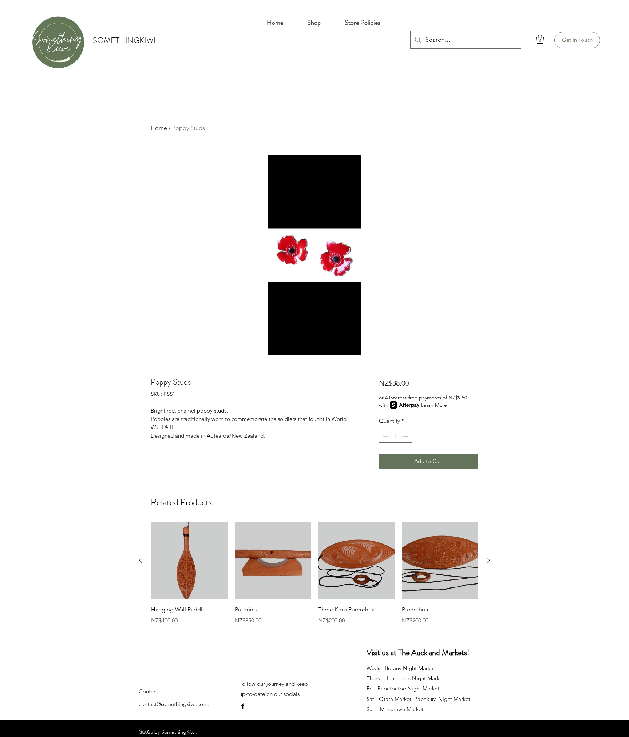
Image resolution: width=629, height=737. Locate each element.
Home (159, 127)
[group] (314, 579)
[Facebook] (242, 706)
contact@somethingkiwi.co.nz (174, 704)
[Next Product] (488, 560)
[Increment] (406, 436)
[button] (540, 39)
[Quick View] (189, 560)
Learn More (434, 405)
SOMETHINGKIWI (124, 40)
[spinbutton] (395, 436)
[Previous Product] (140, 560)
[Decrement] (385, 436)
